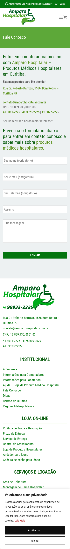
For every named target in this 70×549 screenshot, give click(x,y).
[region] (35, 519)
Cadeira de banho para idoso (21, 460)
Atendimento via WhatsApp (22, 3)
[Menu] (61, 17)
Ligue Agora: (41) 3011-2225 (51, 3)
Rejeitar (35, 540)
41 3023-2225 (30, 112)
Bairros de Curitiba (15, 401)
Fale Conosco (12, 390)
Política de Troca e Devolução (22, 428)
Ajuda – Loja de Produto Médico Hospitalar (31, 385)
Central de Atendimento (18, 444)
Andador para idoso (15, 455)
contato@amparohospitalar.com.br (25, 328)
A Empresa (10, 369)
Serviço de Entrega (15, 439)
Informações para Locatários (22, 380)
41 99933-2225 (12, 346)
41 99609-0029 (31, 341)
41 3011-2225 (11, 112)
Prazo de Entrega (14, 433)
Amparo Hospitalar (29, 62)
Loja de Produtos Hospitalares (23, 449)
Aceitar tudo (35, 530)
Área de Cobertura (14, 482)
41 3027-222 (49, 112)
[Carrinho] (65, 17)
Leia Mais (20, 520)
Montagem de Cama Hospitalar (23, 487)
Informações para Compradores (23, 375)
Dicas (6, 395)
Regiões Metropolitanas (18, 406)
